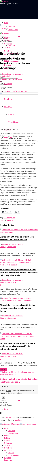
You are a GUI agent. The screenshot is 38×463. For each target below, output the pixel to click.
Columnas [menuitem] (8, 443)
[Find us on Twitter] (1, 413)
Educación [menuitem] (8, 460)
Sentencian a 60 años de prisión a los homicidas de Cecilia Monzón (17, 238)
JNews (8, 390)
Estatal (4, 79)
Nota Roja (11, 79)
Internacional (13, 29)
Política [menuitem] (7, 438)
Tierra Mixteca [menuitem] (13, 455)
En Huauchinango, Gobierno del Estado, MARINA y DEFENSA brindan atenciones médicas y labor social (19, 272)
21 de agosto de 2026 (8, 246)
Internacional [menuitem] (13, 433)
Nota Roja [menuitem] (8, 448)
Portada (19, 79)
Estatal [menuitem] (6, 435)
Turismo (7, 47)
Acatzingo (8, 218)
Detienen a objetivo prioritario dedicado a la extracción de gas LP (18, 380)
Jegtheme (18, 393)
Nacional (11, 26)
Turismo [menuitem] (7, 445)
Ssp (13, 218)
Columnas (8, 44)
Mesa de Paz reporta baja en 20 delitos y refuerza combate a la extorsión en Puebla (18, 308)
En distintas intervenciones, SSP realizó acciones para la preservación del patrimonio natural (18, 346)
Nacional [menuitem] (11, 430)
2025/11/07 (4, 76)
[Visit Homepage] (4, 28)
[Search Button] (19, 36)
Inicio (6, 22)
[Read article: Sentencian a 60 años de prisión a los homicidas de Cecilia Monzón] (19, 230)
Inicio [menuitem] (6, 428)
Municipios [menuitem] (8, 450)
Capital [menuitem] (7, 440)
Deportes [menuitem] (7, 457)
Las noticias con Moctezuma (12, 74)
